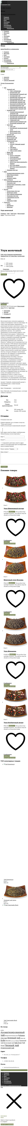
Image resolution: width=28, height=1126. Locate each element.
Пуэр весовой (14, 157)
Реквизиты (10, 28)
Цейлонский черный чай (18, 108)
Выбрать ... (12, 512)
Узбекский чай (14, 120)
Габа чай (12, 126)
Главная (6, 17)
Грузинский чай (15, 96)
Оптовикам (7, 25)
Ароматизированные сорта (15, 173)
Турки (9, 199)
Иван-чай (10, 152)
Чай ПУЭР (10, 154)
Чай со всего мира (15, 150)
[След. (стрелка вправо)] (2, 1117)
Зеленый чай (13, 1038)
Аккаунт (6, 77)
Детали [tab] (6, 312)
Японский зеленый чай (17, 123)
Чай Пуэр (18, 1043)
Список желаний (9, 80)
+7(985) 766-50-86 (9, 1061)
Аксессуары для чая (13, 191)
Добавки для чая (12, 170)
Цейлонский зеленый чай (18, 121)
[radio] (9, 263)
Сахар (8, 204)
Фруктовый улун (15, 133)
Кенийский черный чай (17, 100)
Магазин (6, 19)
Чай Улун (10, 125)
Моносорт (10, 176)
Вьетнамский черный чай (18, 94)
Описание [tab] (7, 310)
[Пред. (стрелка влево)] (1, 1117)
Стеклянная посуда (13, 197)
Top (2, 1087)
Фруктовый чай (12, 138)
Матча (12, 142)
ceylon (2, 1030)
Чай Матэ (13, 147)
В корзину (3, 274)
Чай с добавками (15, 91)
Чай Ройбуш (14, 149)
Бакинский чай (15, 92)
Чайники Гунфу (12, 200)
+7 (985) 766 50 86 (6, 8)
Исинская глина (12, 192)
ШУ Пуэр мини (14, 165)
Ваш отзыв (4, 452)
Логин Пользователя (7, 83)
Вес (2, 265)
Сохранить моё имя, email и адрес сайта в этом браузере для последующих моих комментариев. (13, 444)
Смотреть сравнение (7, 1124)
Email (3, 440)
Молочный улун (15, 131)
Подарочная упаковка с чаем (16, 184)
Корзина (6, 79)
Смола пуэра (14, 160)
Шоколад (10, 207)
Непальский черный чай (18, 107)
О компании (8, 27)
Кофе (5, 171)
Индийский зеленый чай (18, 117)
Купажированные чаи (17, 105)
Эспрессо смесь (11, 178)
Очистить (6, 269)
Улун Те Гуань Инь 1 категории (14, 256)
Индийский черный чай (17, 97)
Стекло (17, 1040)
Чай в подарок (8, 179)
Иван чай (22, 1038)
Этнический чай (12, 141)
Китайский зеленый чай (18, 118)
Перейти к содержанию (8, 14)
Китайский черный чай (17, 102)
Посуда (6, 189)
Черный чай (11, 89)
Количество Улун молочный (14, 271)
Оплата (6, 23)
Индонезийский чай (16, 99)
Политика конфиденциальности (11, 1085)
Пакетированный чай (14, 181)
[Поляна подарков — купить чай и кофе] (4, 1)
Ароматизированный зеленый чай (17, 112)
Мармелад (10, 205)
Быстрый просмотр (10, 543)
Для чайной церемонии (14, 194)
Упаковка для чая (12, 196)
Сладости (7, 202)
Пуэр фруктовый (15, 159)
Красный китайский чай (18, 104)
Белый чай (10, 134)
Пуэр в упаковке (15, 155)
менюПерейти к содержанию (10, 49)
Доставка (7, 22)
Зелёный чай (11, 110)
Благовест (10, 186)
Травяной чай (11, 139)
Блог (5, 20)
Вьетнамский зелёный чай (18, 115)
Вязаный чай (11, 136)
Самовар (9, 188)
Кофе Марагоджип (12, 175)
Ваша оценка (5, 449)
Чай (5, 87)
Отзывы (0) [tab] (7, 314)
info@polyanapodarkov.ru (11, 1067)
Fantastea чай (11, 183)
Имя (2, 436)
